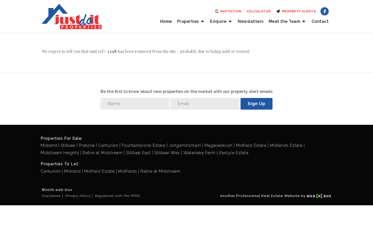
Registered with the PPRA (117, 196)
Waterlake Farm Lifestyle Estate (215, 152)
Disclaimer (51, 196)
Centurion (108, 145)
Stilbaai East (138, 152)
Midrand (49, 145)
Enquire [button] (219, 21)
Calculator (259, 11)
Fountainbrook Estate (143, 145)
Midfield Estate (251, 145)
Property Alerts (298, 11)
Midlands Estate (286, 145)
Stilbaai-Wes (167, 152)
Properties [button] (188, 21)
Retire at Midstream (103, 152)
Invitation (230, 11)
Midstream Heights (60, 152)
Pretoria (87, 145)
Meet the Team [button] (285, 21)
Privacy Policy (77, 196)
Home (166, 21)
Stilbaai (68, 145)
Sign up (256, 103)
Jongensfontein (185, 145)
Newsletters (251, 21)
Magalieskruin (218, 145)
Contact (320, 21)
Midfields (127, 171)
